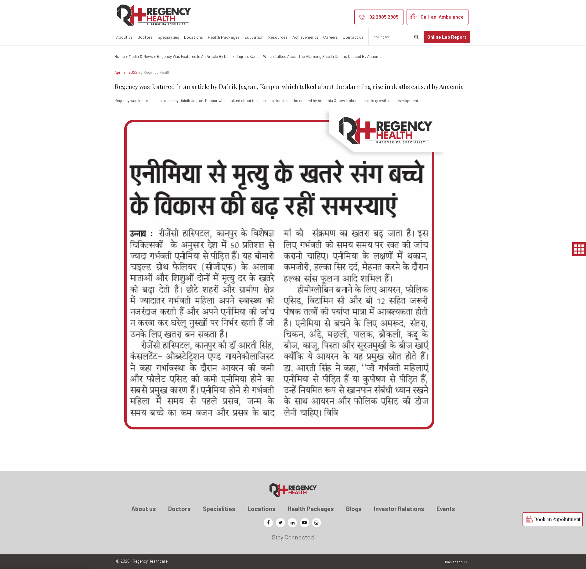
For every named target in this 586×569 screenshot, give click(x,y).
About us (124, 37)
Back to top (454, 562)
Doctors (145, 37)
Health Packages (224, 37)
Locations (193, 37)
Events (445, 508)
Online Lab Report (446, 37)
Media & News (141, 56)
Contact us (353, 37)
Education (253, 37)
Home (119, 56)
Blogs (354, 508)
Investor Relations (399, 508)
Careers (330, 37)
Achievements (305, 37)
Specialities (168, 37)
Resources (278, 37)
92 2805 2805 (384, 17)
